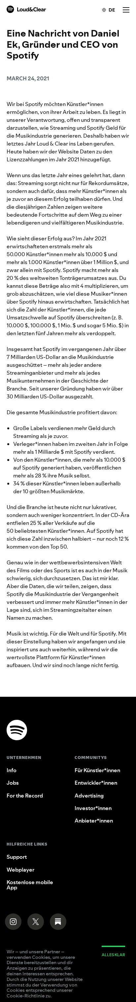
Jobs (13, 782)
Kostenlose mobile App (30, 885)
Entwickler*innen (96, 782)
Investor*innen (93, 808)
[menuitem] (105, 10)
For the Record (25, 795)
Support (17, 856)
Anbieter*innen (94, 820)
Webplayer (20, 869)
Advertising (89, 795)
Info (12, 770)
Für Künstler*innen (97, 770)
